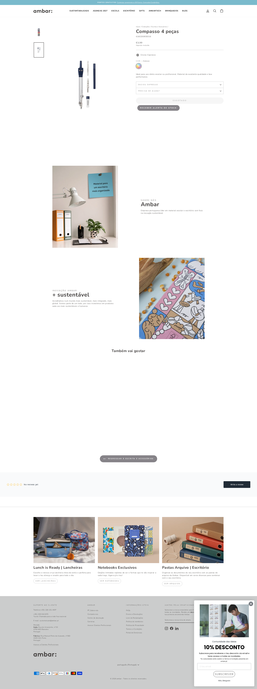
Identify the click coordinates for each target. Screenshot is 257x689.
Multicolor (138, 66)
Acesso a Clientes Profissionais (46, 645)
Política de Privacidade (135, 625)
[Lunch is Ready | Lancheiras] (64, 540)
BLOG (184, 11)
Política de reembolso (134, 621)
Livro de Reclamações (134, 618)
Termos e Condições (134, 629)
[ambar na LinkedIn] (176, 628)
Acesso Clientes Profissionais (99, 625)
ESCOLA (115, 11)
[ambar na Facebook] (171, 628)
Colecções (146, 27)
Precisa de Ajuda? (149, 91)
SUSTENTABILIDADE (79, 11)
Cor (143, 61)
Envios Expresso (148, 85)
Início (138, 27)
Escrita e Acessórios (159, 27)
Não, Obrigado (224, 680)
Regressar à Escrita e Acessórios (130, 459)
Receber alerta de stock (158, 108)
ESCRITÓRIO (129, 11)
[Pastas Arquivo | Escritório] (193, 540)
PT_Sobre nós (93, 610)
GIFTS (142, 11)
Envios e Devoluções (134, 614)
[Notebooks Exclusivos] (128, 540)
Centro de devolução (96, 618)
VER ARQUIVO (172, 584)
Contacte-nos (93, 614)
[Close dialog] (251, 603)
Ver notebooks (109, 581)
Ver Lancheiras (45, 581)
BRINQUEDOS (171, 11)
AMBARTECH (155, 11)
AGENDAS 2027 (100, 11)
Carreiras (91, 621)
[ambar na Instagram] (166, 628)
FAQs (128, 610)
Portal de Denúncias (134, 633)
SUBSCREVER (224, 674)
